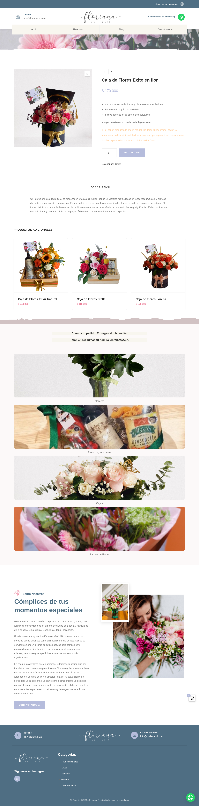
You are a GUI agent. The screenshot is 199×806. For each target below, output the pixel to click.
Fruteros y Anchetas (99, 452)
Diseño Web (104, 800)
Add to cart (132, 153)
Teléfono (28, 732)
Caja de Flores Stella (32, 299)
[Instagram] (182, 4)
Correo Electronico (148, 732)
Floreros (99, 401)
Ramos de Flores (100, 554)
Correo (27, 14)
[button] (183, 277)
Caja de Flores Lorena (92, 299)
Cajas (118, 164)
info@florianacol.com (151, 736)
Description (100, 187)
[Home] (99, 17)
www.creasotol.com (120, 800)
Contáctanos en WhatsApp (161, 16)
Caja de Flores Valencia (152, 299)
